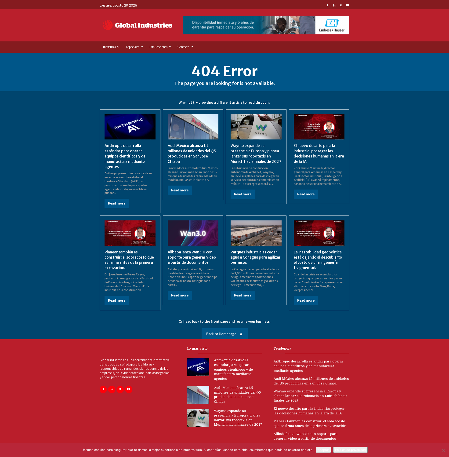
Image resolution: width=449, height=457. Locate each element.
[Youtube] (347, 6)
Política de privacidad (350, 450)
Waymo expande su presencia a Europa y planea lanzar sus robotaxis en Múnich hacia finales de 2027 (310, 395)
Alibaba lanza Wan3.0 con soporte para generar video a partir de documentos (192, 257)
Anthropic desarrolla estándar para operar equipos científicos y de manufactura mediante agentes (125, 156)
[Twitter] (341, 6)
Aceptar (323, 450)
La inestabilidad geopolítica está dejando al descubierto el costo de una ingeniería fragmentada (318, 260)
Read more (116, 203)
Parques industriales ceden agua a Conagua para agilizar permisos (256, 257)
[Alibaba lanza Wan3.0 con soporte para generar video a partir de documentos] (193, 233)
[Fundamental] (266, 25)
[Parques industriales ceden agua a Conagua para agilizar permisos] (256, 233)
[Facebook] (328, 6)
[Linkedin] (334, 6)
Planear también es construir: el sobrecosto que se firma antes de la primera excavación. (129, 260)
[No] (443, 450)
